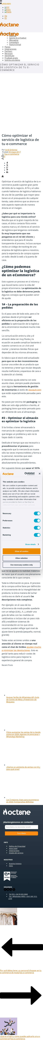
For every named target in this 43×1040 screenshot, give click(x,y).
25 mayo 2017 (15, 152)
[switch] (37, 520)
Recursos (9, 53)
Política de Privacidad (17, 846)
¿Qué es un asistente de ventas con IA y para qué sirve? (23, 768)
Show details (30, 544)
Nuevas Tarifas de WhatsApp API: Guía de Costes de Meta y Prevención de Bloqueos (22, 699)
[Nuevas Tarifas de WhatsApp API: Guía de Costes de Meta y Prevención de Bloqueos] (23, 695)
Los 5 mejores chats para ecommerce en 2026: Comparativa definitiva (22, 801)
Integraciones (10, 49)
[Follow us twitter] (13, 890)
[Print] (3, 176)
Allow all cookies (21, 551)
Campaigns (14, 42)
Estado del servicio (16, 853)
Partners (8, 51)
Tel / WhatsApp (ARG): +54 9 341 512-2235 (22, 897)
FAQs (11, 866)
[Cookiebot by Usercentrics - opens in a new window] (26, 473)
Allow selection (21, 558)
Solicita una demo (12, 60)
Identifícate (9, 55)
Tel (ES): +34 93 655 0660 (18, 894)
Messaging (13, 40)
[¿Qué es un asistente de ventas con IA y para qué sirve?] (23, 765)
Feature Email (15, 44)
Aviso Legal (13, 848)
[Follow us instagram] (10, 890)
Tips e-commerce (11, 154)
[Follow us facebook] (5, 890)
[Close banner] (39, 473)
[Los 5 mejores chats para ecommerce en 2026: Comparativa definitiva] (23, 797)
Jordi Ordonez (11, 150)
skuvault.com (34, 389)
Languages (6, 3)
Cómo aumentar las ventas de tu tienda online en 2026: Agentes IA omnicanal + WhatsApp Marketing (23, 734)
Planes (7, 47)
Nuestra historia (15, 863)
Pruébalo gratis (11, 58)
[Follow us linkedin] (8, 890)
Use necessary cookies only (21, 565)
